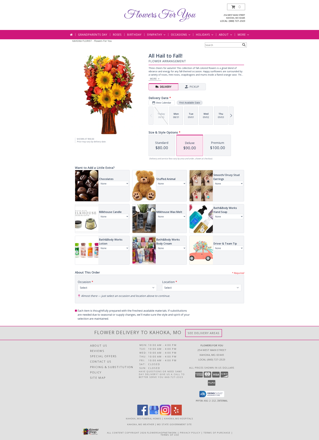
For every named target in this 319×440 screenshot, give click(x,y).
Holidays (203, 34)
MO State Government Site (174, 424)
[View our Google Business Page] (154, 414)
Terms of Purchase (217, 432)
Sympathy (154, 34)
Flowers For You (159, 15)
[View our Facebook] (142, 414)
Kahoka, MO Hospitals (178, 418)
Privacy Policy (190, 432)
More (242, 34)
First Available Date (189, 102)
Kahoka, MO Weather (140, 424)
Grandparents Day (92, 34)
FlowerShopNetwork (162, 432)
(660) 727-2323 (237, 20)
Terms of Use (170, 434)
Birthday (134, 34)
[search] (244, 45)
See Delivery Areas (203, 333)
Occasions (179, 34)
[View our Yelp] (176, 414)
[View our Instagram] (165, 414)
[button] (236, 7)
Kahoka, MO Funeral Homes (143, 418)
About (224, 34)
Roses (117, 34)
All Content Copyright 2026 (126, 432)
